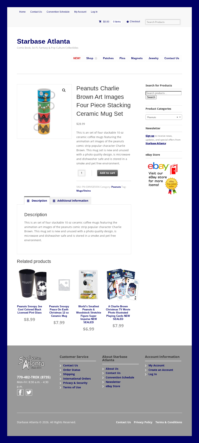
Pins (122, 58)
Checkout (135, 21)
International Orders (77, 378)
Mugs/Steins (83, 190)
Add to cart (107, 173)
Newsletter (113, 382)
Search (151, 97)
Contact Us (36, 11)
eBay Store (113, 386)
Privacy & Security (75, 383)
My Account (80, 11)
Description (39, 200)
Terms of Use (72, 387)
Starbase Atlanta (43, 41)
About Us (112, 368)
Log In (94, 11)
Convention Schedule (58, 11)
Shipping (69, 374)
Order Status (71, 370)
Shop (89, 58)
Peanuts (116, 186)
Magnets (137, 58)
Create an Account (160, 370)
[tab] (37, 200)
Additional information (72, 200)
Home (22, 11)
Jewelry (153, 58)
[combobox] (164, 117)
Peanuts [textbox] (162, 117)
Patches (108, 58)
